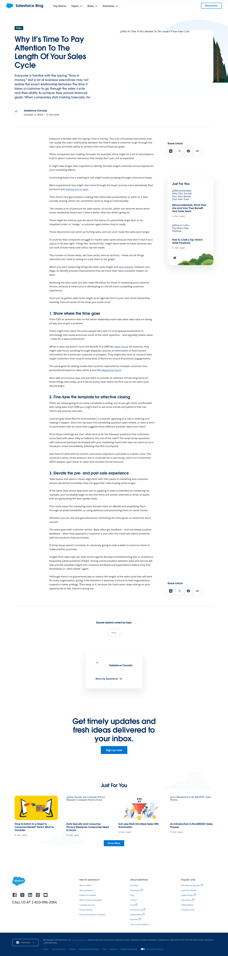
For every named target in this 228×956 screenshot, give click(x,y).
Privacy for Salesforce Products (92, 914)
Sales (19, 28)
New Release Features (190, 885)
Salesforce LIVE (187, 909)
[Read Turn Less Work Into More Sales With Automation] (140, 808)
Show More (114, 843)
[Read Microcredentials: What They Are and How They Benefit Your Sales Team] (182, 195)
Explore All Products (87, 895)
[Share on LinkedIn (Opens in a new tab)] (171, 151)
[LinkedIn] (30, 896)
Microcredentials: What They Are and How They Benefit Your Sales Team (189, 208)
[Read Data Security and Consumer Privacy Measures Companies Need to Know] (88, 808)
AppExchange (187, 895)
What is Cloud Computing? (90, 900)
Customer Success (87, 905)
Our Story (134, 885)
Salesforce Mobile (188, 890)
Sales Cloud (121, 346)
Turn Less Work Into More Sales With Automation (138, 825)
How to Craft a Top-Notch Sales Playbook (187, 241)
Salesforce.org (136, 909)
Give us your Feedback (139, 924)
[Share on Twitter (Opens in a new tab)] (179, 151)
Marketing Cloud (111, 370)
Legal (45, 949)
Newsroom (134, 890)
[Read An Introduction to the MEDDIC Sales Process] (191, 808)
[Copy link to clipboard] (197, 151)
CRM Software (187, 905)
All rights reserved (79, 939)
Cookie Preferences (129, 949)
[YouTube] (45, 896)
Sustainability (136, 914)
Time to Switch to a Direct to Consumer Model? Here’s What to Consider (34, 827)
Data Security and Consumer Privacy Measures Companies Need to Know (87, 827)
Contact (113, 949)
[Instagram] (38, 896)
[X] (22, 896)
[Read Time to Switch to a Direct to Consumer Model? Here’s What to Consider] (36, 808)
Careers (133, 900)
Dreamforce (186, 900)
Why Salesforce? (86, 890)
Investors (134, 919)
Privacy (72, 949)
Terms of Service (59, 949)
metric (53, 243)
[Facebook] (15, 896)
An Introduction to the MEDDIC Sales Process (191, 825)
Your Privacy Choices (154, 949)
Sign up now (114, 750)
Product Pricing (85, 909)
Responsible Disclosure (89, 949)
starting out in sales (77, 189)
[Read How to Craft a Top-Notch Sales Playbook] (182, 230)
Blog (132, 895)
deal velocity (126, 267)
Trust (132, 905)
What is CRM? (85, 885)
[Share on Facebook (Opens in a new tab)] (188, 151)
